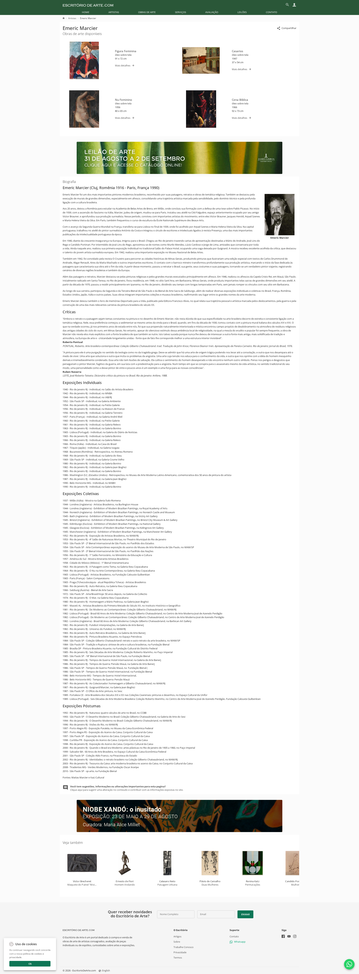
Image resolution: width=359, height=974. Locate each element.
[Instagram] (294, 937)
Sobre (177, 941)
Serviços (180, 12)
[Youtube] (289, 937)
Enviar (245, 914)
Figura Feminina (125, 51)
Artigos (177, 936)
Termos (178, 957)
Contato (271, 12)
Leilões (242, 12)
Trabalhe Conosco (184, 947)
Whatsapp (240, 941)
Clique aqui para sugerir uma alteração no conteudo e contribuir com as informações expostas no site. (126, 788)
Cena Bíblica (240, 100)
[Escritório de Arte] (88, 4)
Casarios (237, 51)
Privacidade (180, 952)
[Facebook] (283, 937)
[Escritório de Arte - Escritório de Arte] (78, 930)
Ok (30, 963)
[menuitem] (85, 12)
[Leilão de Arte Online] (179, 173)
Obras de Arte (147, 12)
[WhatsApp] (349, 964)
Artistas (113, 12)
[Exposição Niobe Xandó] (179, 831)
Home (85, 12)
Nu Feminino (123, 100)
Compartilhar (289, 28)
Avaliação (211, 12)
